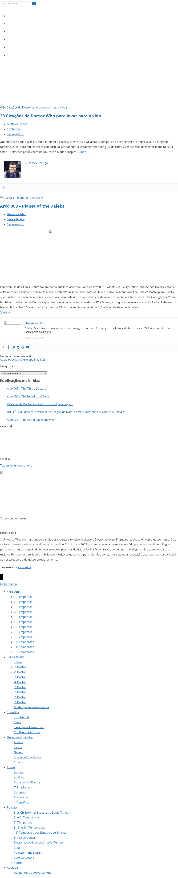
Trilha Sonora (23, 787)
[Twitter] (3, 188)
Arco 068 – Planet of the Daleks (32, 206)
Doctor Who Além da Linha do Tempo (38, 842)
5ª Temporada (23, 617)
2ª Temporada (23, 602)
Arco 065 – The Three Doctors (26, 388)
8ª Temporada (23, 632)
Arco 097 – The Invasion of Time (28, 396)
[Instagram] (13, 347)
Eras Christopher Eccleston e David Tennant (42, 812)
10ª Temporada (24, 642)
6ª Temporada (23, 622)
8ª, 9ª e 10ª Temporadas (29, 827)
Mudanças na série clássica (31, 707)
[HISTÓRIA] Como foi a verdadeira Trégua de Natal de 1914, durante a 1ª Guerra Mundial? (65, 412)
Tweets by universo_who (16, 465)
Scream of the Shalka (27, 757)
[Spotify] (23, 347)
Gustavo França (17, 124)
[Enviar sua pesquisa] (34, 3)
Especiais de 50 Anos (27, 782)
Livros (18, 747)
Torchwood (21, 717)
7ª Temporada (23, 627)
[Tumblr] (18, 347)
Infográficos (22, 802)
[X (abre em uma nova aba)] (8, 15)
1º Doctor (20, 667)
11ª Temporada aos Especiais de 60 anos (40, 832)
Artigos (18, 772)
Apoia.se (12, 867)
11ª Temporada (24, 647)
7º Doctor (20, 697)
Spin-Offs (13, 712)
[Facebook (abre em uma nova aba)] (8, 23)
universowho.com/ (35, 338)
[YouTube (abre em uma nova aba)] (8, 46)
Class (17, 722)
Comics (18, 762)
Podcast (12, 807)
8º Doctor (20, 702)
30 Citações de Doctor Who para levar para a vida (50, 116)
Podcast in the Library (28, 852)
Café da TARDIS (24, 858)
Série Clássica (16, 219)
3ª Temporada (23, 607)
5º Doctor (20, 687)
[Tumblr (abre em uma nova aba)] (8, 39)
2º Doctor (20, 672)
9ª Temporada (23, 637)
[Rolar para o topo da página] (1, 577)
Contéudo (13, 129)
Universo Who (16, 214)
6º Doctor (20, 692)
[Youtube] (27, 347)
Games (18, 752)
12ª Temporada (24, 652)
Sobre (18, 662)
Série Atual (14, 592)
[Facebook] (8, 347)
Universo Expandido (20, 737)
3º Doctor (20, 677)
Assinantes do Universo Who (32, 873)
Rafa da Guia (24, 567)
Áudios (18, 742)
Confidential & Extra (27, 732)
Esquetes (20, 792)
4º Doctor (20, 682)
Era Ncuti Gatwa (24, 838)
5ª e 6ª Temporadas (26, 817)
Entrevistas (21, 797)
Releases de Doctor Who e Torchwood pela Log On (40, 404)
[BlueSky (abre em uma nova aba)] (8, 54)
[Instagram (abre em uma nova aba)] (8, 31)
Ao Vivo (19, 777)
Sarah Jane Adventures (29, 727)
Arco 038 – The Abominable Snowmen (31, 420)
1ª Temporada (23, 597)
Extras (11, 767)
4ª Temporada (23, 612)
